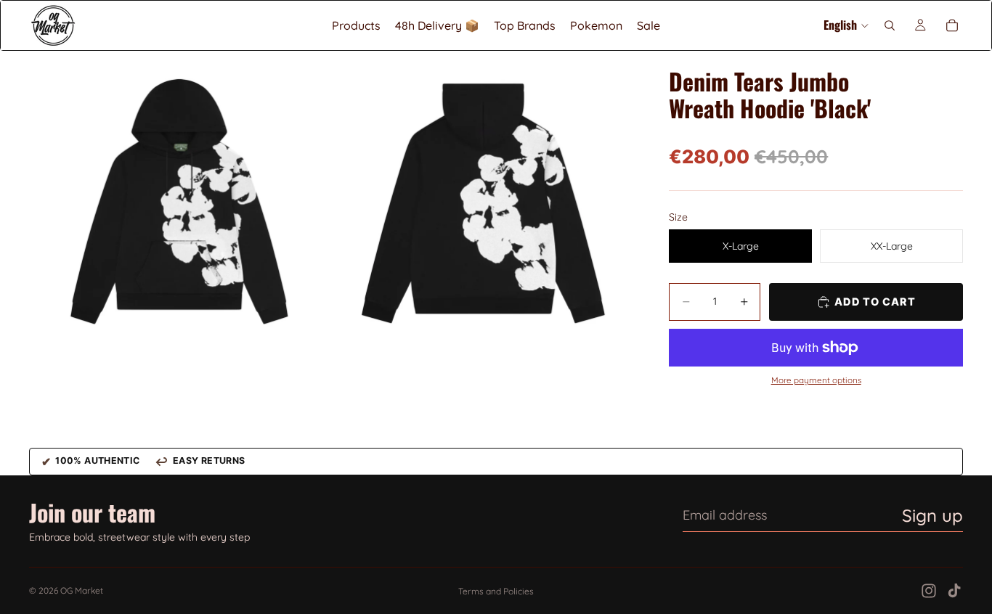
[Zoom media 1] (179, 201)
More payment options (816, 380)
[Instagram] (929, 590)
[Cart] (952, 25)
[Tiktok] (954, 590)
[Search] (890, 25)
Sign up (932, 515)
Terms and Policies (496, 591)
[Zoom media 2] (484, 201)
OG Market (81, 590)
